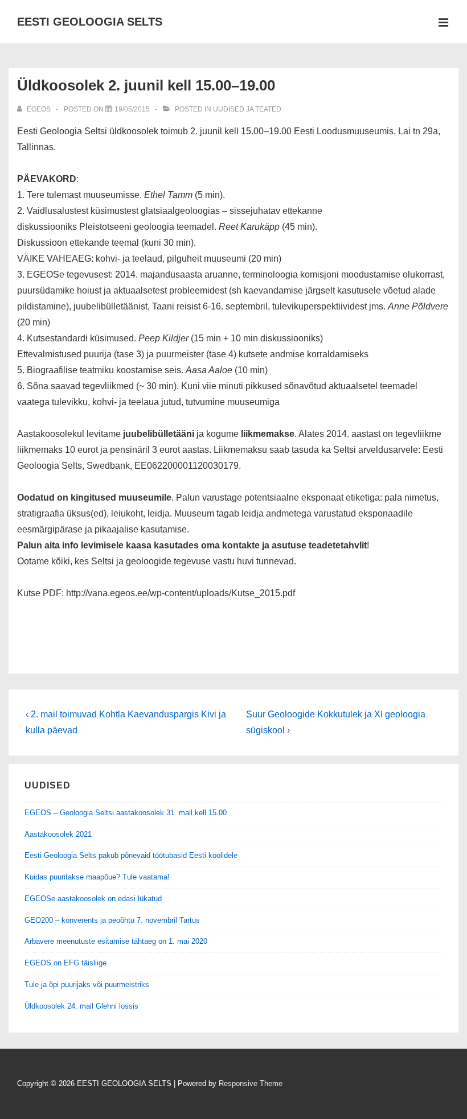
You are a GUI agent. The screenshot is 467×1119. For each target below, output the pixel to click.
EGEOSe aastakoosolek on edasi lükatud (93, 898)
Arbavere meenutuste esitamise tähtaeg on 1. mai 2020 (115, 941)
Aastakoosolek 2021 (58, 834)
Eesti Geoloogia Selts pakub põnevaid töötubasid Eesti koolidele (130, 855)
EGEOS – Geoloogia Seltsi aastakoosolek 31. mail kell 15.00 (125, 812)
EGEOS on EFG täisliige (65, 963)
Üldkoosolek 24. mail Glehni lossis (81, 1006)
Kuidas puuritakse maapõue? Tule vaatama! (97, 877)
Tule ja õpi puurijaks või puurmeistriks (86, 984)
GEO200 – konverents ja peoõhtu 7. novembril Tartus (112, 920)
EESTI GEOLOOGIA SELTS (89, 21)
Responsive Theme (250, 1083)
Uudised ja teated (247, 109)
